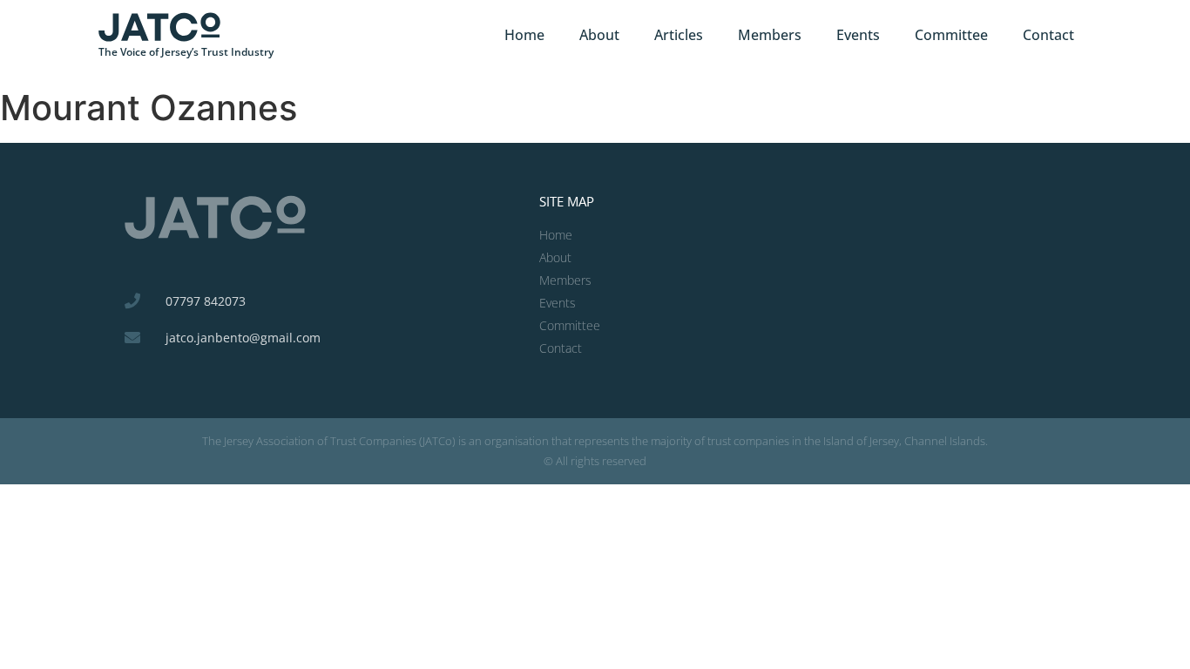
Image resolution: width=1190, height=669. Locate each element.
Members (769, 34)
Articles (678, 34)
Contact (1048, 34)
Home (524, 34)
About (599, 34)
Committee (951, 34)
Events (858, 34)
